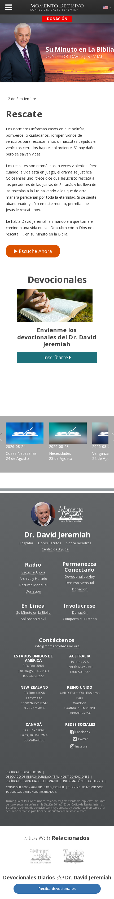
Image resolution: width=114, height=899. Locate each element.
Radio (33, 564)
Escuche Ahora (34, 251)
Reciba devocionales (57, 888)
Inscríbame (56, 357)
